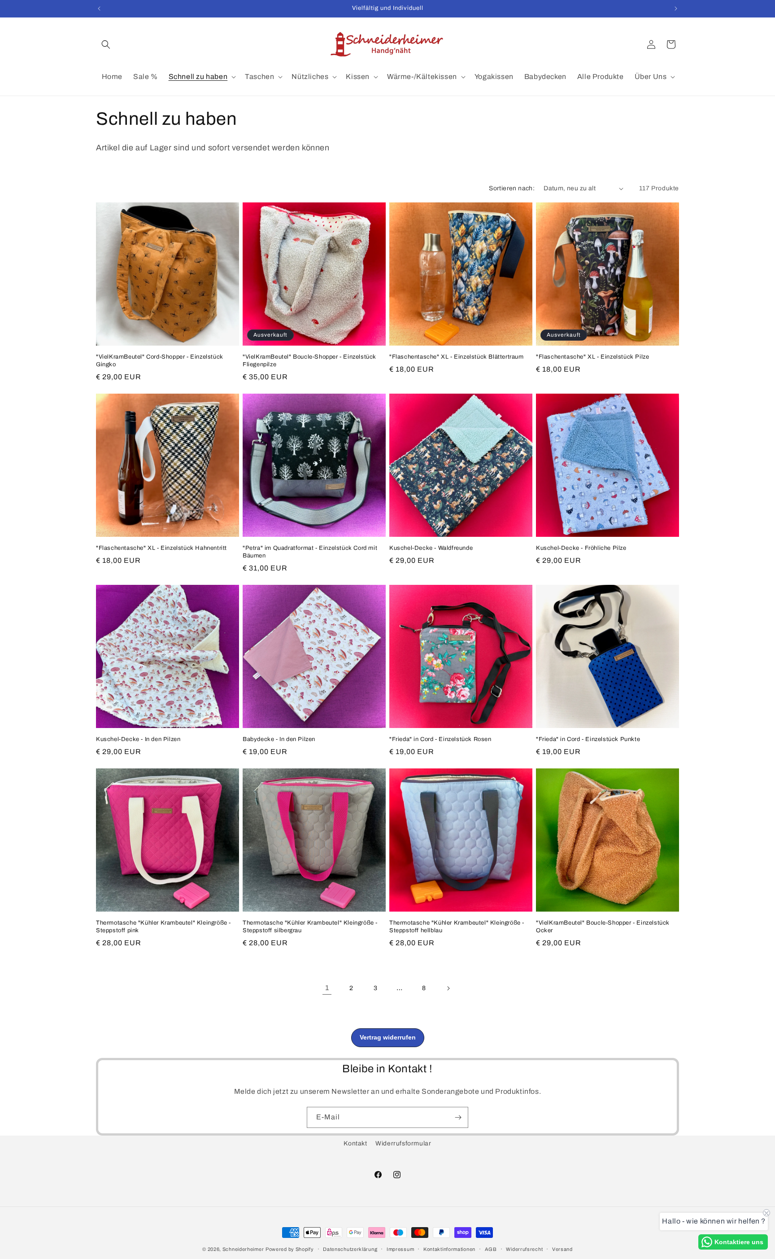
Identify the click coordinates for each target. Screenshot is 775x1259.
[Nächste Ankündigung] (676, 8)
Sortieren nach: (512, 188)
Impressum (400, 1248)
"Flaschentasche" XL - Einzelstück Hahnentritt (161, 548)
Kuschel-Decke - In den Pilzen (138, 739)
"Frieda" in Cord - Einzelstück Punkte (588, 739)
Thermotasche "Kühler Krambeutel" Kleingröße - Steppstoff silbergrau (310, 927)
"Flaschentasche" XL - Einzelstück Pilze (592, 357)
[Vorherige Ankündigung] (99, 8)
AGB (491, 1248)
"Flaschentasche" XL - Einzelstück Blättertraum (456, 357)
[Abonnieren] (458, 1117)
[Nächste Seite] (448, 988)
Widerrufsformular (403, 1143)
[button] (106, 44)
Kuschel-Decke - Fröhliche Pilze (581, 548)
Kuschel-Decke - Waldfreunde (431, 548)
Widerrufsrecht (524, 1248)
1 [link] (327, 987)
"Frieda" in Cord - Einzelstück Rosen (440, 739)
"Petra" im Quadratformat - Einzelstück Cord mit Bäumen (310, 552)
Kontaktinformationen (449, 1248)
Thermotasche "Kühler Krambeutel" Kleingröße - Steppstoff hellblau (456, 927)
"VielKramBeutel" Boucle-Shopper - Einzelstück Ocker (603, 927)
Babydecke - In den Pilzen (279, 739)
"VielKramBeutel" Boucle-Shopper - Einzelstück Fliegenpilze (309, 361)
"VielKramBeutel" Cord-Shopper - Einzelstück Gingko (159, 361)
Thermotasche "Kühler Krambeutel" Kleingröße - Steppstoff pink (163, 927)
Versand (562, 1248)
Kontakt (355, 1143)
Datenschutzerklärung (350, 1248)
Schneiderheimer (243, 1249)
